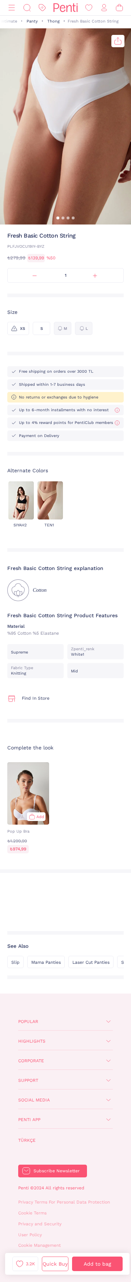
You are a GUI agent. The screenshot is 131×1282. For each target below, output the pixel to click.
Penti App (29, 1119)
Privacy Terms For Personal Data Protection (64, 1202)
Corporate (31, 1060)
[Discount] (42, 7)
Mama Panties (46, 962)
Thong (53, 21)
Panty (32, 21)
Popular (28, 1021)
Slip (15, 962)
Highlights (31, 1041)
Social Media (34, 1100)
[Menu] (11, 7)
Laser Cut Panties (91, 962)
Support (28, 1080)
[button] (57, 218)
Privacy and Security (39, 1223)
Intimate (9, 21)
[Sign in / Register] (104, 7)
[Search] (27, 7)
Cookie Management (39, 1245)
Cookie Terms (32, 1213)
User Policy (30, 1234)
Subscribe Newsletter (56, 1170)
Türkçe (27, 1140)
